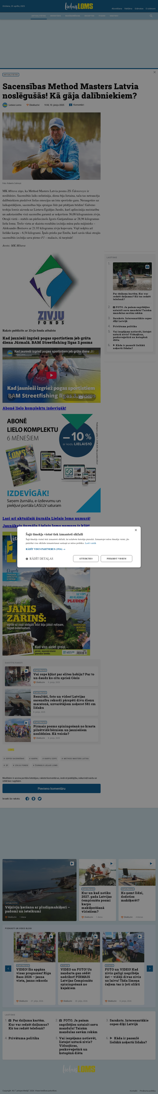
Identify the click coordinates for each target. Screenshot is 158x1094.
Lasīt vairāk (90, 543)
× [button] (136, 530)
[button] (79, 549)
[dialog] (79, 547)
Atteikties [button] (86, 558)
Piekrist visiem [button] (116, 558)
